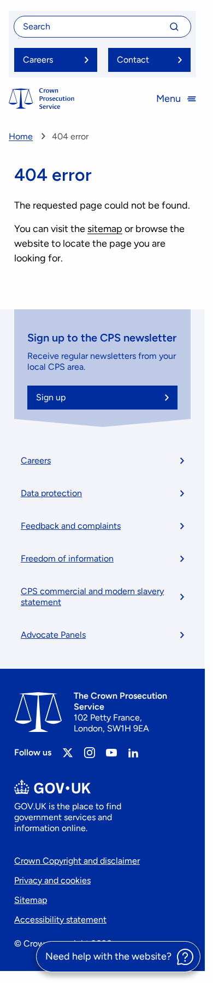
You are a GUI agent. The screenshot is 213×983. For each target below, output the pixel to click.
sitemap (104, 229)
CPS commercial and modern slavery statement (92, 596)
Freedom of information (67, 558)
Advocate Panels (53, 635)
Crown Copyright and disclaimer (77, 861)
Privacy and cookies (52, 880)
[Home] (41, 98)
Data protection (51, 493)
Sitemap (30, 900)
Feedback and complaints (71, 526)
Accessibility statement (60, 919)
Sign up (51, 397)
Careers (36, 460)
